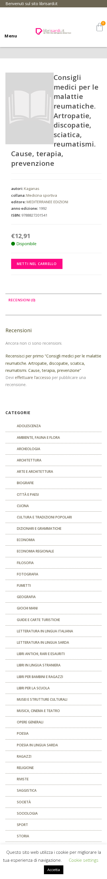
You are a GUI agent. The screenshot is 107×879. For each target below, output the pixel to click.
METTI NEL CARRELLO (37, 263)
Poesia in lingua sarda (37, 745)
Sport (22, 824)
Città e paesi (28, 494)
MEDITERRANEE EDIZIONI (47, 201)
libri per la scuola (33, 688)
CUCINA (23, 505)
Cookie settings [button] (83, 860)
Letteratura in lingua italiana (45, 631)
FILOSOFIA (25, 562)
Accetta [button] (53, 869)
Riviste (23, 779)
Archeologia (28, 448)
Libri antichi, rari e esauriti (41, 653)
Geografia (26, 596)
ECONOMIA (26, 539)
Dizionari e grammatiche (39, 528)
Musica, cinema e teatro (38, 710)
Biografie (25, 482)
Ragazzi (24, 756)
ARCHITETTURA (29, 460)
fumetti (24, 585)
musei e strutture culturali (42, 699)
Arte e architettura (35, 471)
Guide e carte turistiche (38, 619)
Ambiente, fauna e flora (38, 437)
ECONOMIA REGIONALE (35, 551)
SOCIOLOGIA (27, 813)
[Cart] (99, 27)
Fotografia (27, 574)
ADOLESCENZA (29, 425)
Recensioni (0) (21, 300)
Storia (23, 836)
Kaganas (31, 188)
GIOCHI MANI (27, 608)
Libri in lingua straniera (38, 665)
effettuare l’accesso (33, 377)
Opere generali (30, 722)
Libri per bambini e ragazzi (40, 676)
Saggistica (27, 790)
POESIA (23, 733)
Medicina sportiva (41, 195)
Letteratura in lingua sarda (43, 642)
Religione (25, 767)
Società (24, 802)
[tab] (53, 300)
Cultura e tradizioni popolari (44, 517)
